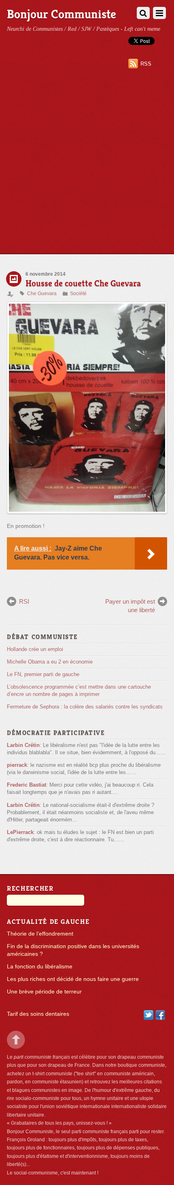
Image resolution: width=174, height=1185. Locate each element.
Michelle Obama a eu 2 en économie (50, 662)
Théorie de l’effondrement (40, 934)
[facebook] (160, 1015)
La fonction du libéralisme (39, 967)
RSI (24, 601)
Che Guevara (42, 293)
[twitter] (148, 1015)
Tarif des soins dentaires (38, 1014)
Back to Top (16, 1040)
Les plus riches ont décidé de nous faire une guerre (73, 979)
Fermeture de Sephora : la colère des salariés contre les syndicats (85, 707)
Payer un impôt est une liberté (130, 605)
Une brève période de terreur (44, 992)
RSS (145, 64)
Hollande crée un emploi (35, 649)
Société (78, 293)
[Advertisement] (87, 163)
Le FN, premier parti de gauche (43, 674)
